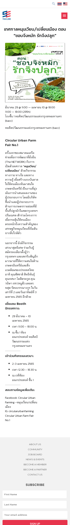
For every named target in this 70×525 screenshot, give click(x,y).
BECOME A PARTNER (35, 469)
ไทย (59, 4)
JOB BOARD (35, 454)
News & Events (35, 459)
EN (65, 4)
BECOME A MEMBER (35, 464)
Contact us (35, 474)
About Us (35, 444)
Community (35, 449)
